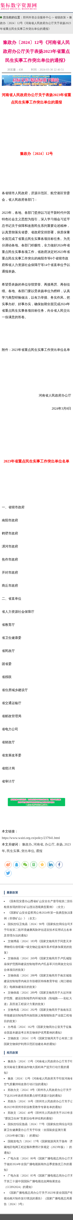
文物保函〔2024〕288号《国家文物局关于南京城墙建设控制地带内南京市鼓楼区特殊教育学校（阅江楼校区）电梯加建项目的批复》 (38, 981)
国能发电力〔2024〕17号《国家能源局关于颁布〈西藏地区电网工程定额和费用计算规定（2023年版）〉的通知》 (38, 1147)
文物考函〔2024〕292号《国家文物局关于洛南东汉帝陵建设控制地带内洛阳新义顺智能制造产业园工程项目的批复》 (38, 1015)
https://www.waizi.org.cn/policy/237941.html (31, 838)
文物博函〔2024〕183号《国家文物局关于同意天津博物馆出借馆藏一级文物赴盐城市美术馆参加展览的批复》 (38, 947)
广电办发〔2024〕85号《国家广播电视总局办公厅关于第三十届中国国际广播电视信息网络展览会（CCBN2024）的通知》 (38, 1181)
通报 (39, 851)
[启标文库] (36, 84)
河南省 (38, 844)
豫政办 (27, 844)
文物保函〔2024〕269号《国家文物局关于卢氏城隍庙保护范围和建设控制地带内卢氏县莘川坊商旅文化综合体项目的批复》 (38, 964)
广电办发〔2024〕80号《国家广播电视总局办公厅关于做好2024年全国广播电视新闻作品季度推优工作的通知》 (38, 1164)
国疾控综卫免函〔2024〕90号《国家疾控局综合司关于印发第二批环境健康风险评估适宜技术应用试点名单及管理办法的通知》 (38, 930)
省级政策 (61, 17)
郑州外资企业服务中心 (37, 17)
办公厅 (50, 844)
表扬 (59, 844)
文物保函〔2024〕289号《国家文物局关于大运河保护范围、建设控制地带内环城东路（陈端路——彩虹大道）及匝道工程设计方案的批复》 (38, 998)
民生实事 (13, 851)
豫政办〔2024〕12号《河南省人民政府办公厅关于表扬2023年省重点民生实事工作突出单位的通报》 (36, 23)
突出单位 (27, 851)
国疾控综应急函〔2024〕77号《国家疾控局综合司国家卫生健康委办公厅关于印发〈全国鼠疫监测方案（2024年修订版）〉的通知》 (38, 1130)
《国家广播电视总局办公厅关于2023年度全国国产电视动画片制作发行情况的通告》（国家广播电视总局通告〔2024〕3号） (38, 1198)
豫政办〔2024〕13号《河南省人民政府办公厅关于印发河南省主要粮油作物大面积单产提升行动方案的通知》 (38, 1067)
